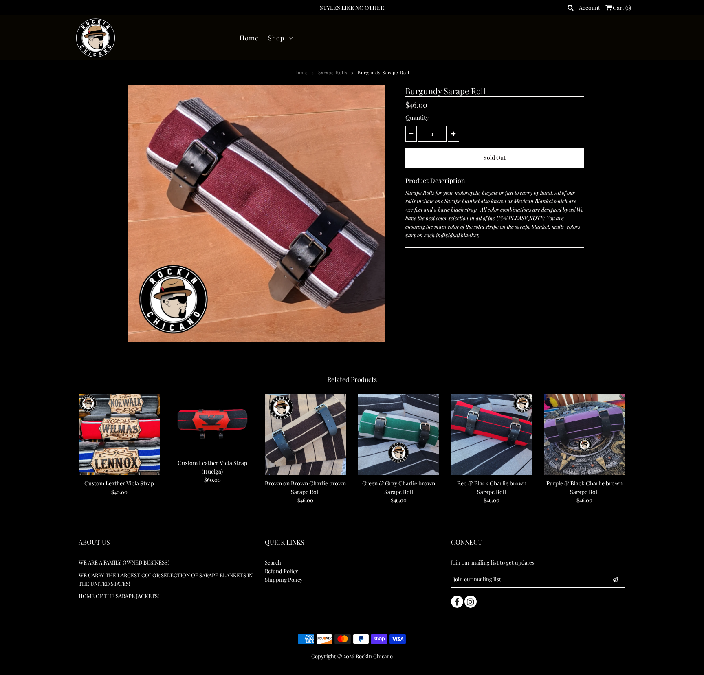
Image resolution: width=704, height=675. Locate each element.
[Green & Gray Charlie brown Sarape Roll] (398, 434)
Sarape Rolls (333, 72)
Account (589, 7)
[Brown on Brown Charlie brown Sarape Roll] (305, 434)
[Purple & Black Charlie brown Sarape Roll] (584, 434)
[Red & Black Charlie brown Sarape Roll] (491, 434)
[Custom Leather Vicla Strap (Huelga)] (212, 424)
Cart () (621, 7)
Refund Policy (281, 570)
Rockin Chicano (374, 656)
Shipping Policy (284, 579)
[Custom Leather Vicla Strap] (119, 434)
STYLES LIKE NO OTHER (352, 7)
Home (249, 37)
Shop (276, 37)
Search (273, 562)
